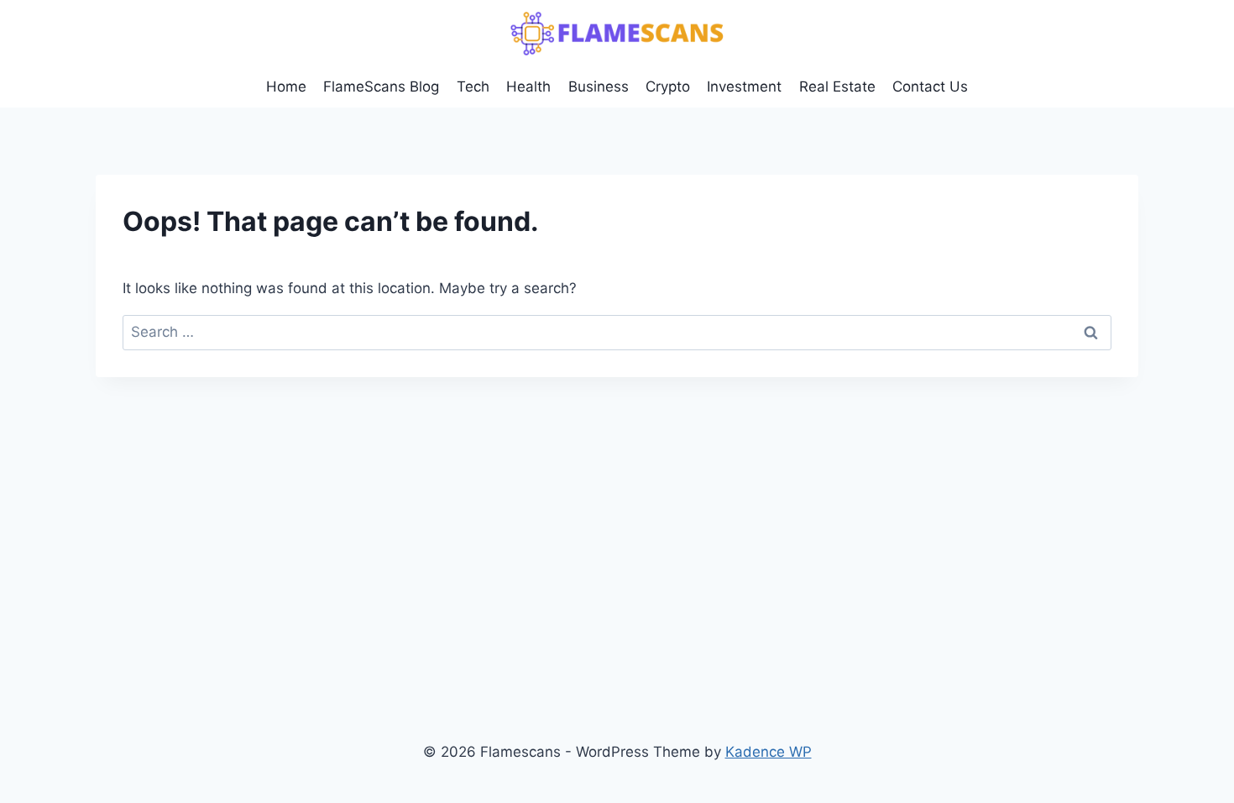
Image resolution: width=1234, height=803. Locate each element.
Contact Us (930, 86)
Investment (744, 86)
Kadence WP (768, 751)
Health (528, 86)
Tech (473, 86)
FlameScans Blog (381, 86)
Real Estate (837, 86)
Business (598, 86)
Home (286, 86)
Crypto (668, 86)
